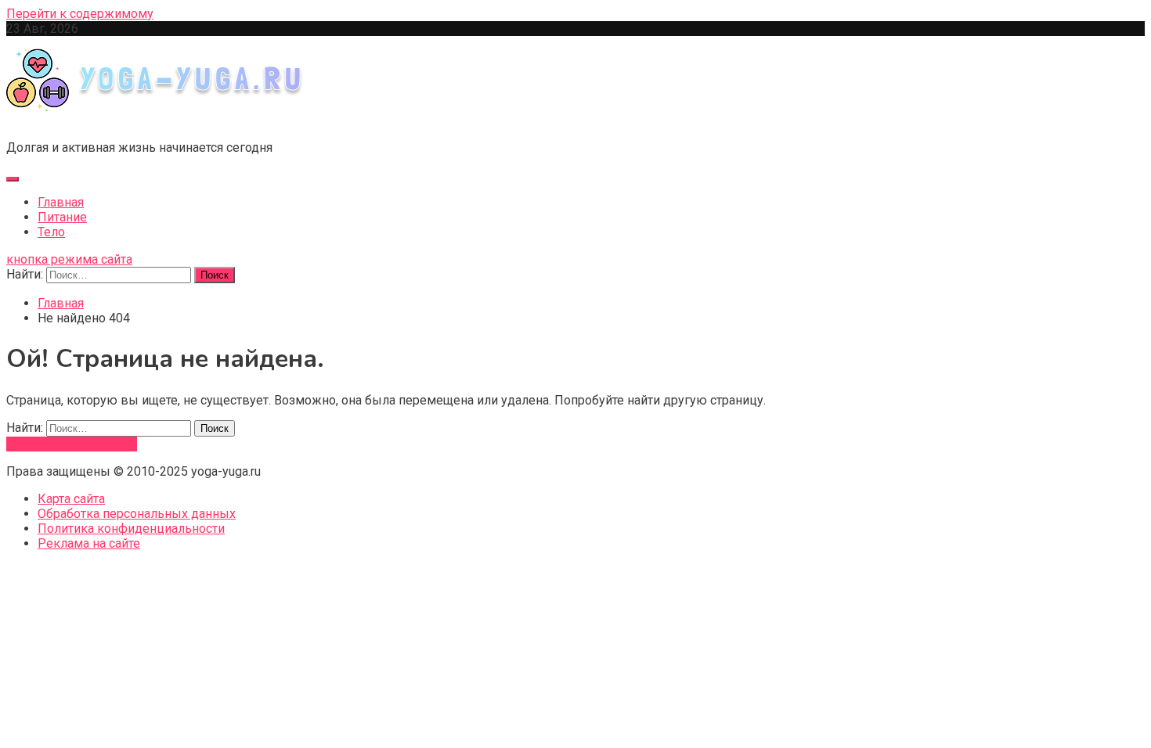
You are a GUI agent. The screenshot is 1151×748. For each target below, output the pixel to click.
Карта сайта (71, 498)
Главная (61, 202)
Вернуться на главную (71, 444)
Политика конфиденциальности (131, 528)
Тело (51, 232)
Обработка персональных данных (137, 513)
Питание (62, 217)
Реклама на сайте (89, 543)
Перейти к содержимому (79, 13)
